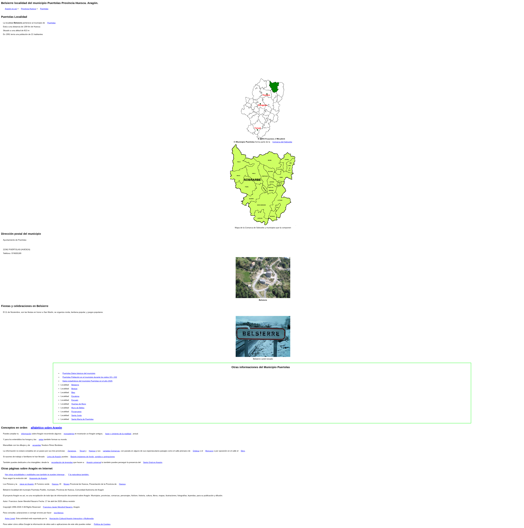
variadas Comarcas (111, 451)
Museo (66, 484)
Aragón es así (11, 9)
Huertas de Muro (78, 404)
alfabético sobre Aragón (46, 427)
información (26, 434)
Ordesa (196, 451)
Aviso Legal (10, 518)
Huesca (92, 451)
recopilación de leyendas (62, 462)
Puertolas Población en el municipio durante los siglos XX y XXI (89, 377)
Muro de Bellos (77, 408)
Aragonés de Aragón (38, 478)
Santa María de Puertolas (82, 419)
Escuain (74, 400)
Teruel (82, 451)
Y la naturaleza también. (78, 474)
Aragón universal (94, 462)
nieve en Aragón (27, 484)
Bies (73, 392)
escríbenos (58, 513)
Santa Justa (76, 415)
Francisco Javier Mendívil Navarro (57, 507)
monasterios (69, 434)
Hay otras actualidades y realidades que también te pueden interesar (35, 474)
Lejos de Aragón (54, 456)
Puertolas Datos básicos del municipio (78, 373)
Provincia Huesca (28, 9)
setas (41, 439)
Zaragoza (72, 451)
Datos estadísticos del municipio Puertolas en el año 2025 (87, 381)
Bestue (74, 389)
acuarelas (36, 445)
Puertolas (44, 9)
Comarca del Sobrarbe (282, 142)
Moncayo (209, 451)
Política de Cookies (102, 524)
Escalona (75, 396)
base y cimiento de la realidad (118, 434)
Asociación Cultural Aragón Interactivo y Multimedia (71, 518)
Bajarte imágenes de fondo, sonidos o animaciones (93, 456)
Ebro (243, 451)
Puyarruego (76, 411)
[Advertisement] (262, 57)
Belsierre (75, 385)
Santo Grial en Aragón (152, 462)
